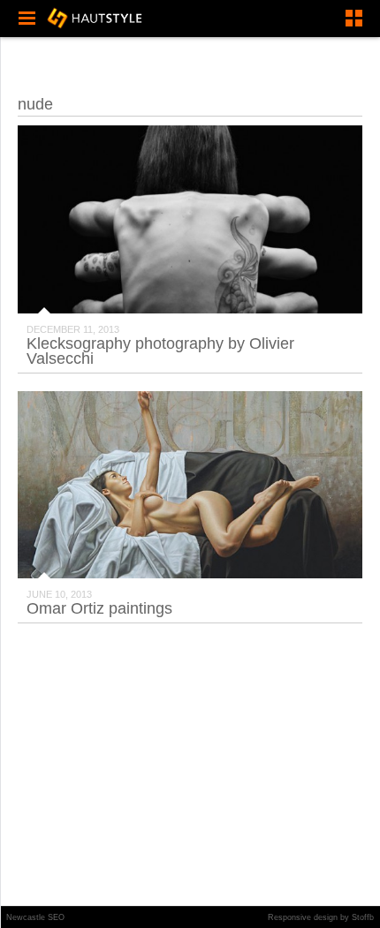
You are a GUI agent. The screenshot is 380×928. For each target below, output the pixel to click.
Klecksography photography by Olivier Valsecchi (160, 351)
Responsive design (303, 917)
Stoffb (363, 917)
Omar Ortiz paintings (99, 608)
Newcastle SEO (35, 917)
